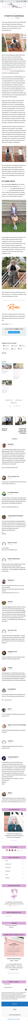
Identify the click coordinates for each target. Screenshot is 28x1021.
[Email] (19, 406)
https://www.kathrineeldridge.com (10, 507)
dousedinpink (12, 689)
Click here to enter (14, 332)
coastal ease (18, 400)
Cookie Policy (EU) (8, 987)
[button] (26, 989)
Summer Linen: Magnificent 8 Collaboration (5, 388)
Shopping (7, 871)
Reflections (8, 867)
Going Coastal (5, 369)
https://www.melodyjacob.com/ (9, 549)
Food (6, 860)
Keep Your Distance (5, 429)
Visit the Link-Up (15, 905)
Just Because (8, 864)
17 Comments (17, 18)
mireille (10, 793)
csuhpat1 (10, 741)
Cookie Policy (10, 1019)
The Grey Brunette (13, 757)
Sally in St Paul (12, 630)
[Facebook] (14, 406)
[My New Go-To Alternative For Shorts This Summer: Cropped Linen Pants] (18, 366)
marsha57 (11, 444)
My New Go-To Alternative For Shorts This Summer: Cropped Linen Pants (17, 372)
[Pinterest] (16, 406)
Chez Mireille (5, 190)
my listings (13, 925)
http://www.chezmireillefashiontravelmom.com (13, 801)
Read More (14, 840)
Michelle (10, 601)
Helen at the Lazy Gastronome (17, 725)
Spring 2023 (14, 402)
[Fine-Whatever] (14, 5)
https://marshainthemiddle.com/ (10, 467)
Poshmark (11, 927)
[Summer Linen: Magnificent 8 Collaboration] (7, 383)
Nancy (10, 709)
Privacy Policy (17, 1019)
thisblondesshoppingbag (15, 516)
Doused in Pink (7, 700)
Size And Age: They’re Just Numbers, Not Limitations (22, 431)
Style (14, 13)
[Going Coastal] (7, 366)
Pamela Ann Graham (14, 559)
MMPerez (10, 324)
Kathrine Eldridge (13, 492)
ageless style (8, 400)
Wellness (7, 878)
